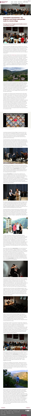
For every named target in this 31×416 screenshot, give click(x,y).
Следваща (28, 407)
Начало (2, 410)
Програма (5, 410)
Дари (12, 411)
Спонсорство (3, 411)
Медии (19, 3)
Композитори (15, 410)
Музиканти (10, 410)
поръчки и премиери (14, 3)
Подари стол (8, 411)
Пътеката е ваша (17, 411)
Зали (19, 410)
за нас (22, 3)
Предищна (3, 407)
